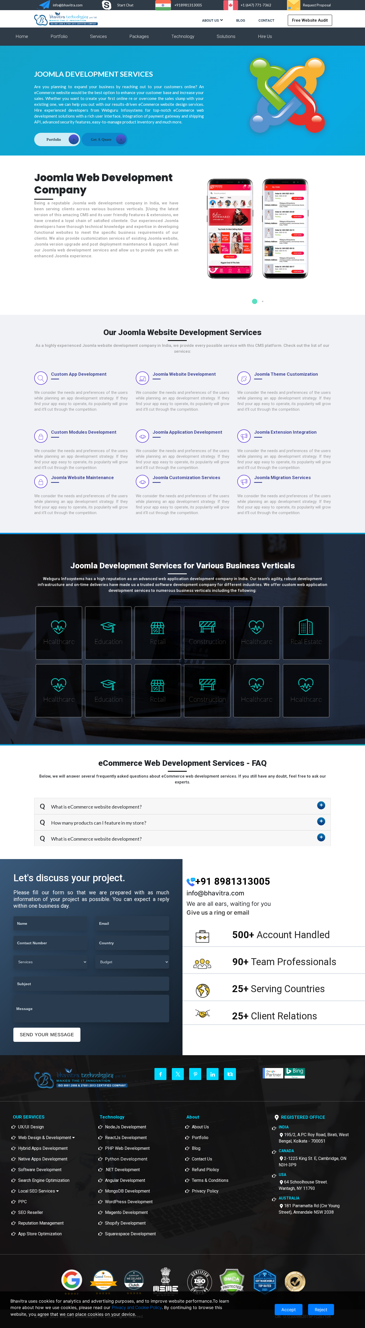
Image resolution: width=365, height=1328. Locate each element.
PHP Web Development (127, 1148)
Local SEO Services (37, 1191)
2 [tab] (262, 301)
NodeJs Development (125, 1126)
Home (21, 36)
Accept (288, 1309)
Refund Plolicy (205, 1169)
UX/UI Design (31, 1126)
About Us (210, 20)
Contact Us (202, 1159)
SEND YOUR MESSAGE (47, 1034)
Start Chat (125, 5)
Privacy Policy (205, 1191)
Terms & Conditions (210, 1180)
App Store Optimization (40, 1233)
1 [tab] (254, 301)
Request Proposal (317, 5)
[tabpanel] (259, 237)
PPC (22, 1201)
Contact (266, 20)
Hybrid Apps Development (43, 1148)
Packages (139, 36)
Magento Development (126, 1212)
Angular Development (125, 1180)
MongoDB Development (127, 1191)
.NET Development (122, 1169)
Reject (321, 1309)
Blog (240, 20)
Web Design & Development (45, 1137)
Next (334, 231)
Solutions (226, 36)
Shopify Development (125, 1223)
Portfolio (59, 36)
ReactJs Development (126, 1137)
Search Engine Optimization (43, 1180)
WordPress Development (129, 1201)
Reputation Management (41, 1223)
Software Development (39, 1169)
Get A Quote (101, 139)
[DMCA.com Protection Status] (231, 1281)
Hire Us (265, 36)
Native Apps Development (42, 1159)
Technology (182, 36)
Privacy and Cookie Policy (137, 1307)
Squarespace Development (130, 1233)
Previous (182, 231)
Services (98, 36)
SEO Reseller (30, 1212)
